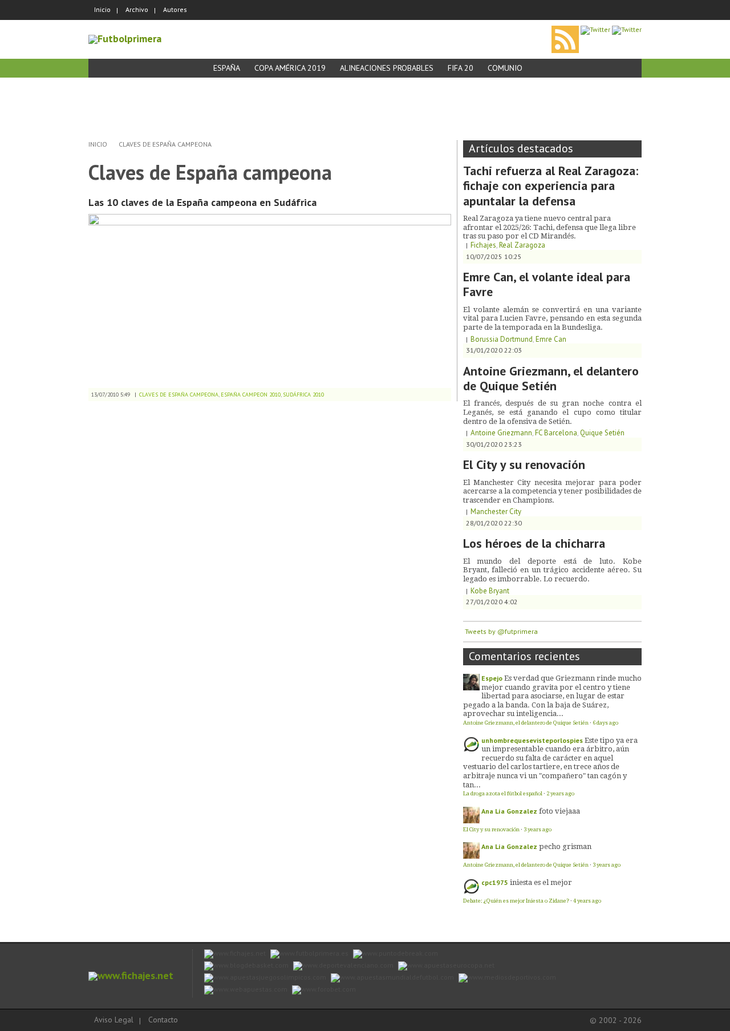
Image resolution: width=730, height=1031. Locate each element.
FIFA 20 (460, 68)
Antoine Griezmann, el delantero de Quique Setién (551, 378)
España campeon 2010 (251, 394)
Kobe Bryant (490, 591)
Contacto (163, 1019)
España (226, 68)
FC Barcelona (556, 433)
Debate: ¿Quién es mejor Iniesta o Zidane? (516, 900)
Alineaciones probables (386, 68)
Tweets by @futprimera (501, 631)
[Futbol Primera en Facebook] (595, 29)
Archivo (136, 9)
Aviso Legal (113, 1019)
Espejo (491, 678)
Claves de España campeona (165, 144)
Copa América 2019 (290, 68)
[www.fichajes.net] (130, 975)
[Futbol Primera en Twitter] (627, 29)
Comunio (505, 68)
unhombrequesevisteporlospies (532, 740)
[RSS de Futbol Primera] (565, 29)
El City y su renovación (524, 464)
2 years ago (560, 793)
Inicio (102, 9)
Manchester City (496, 511)
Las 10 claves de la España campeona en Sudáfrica (202, 202)
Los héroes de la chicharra (534, 543)
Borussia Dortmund (502, 339)
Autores (175, 9)
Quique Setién (602, 433)
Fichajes (483, 245)
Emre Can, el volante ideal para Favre (546, 284)
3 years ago (537, 829)
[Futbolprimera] (124, 38)
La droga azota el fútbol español (502, 793)
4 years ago (587, 900)
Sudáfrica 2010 (303, 394)
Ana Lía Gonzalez (509, 811)
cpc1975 (494, 882)
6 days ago (605, 722)
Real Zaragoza (522, 245)
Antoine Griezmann (501, 433)
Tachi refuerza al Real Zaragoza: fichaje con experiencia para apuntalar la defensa (550, 186)
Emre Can (551, 339)
